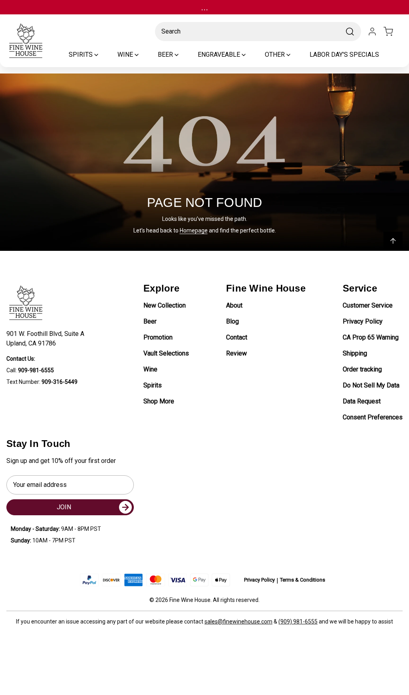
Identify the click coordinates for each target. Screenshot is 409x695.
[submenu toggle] (103, 55)
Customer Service (368, 305)
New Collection (164, 305)
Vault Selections (166, 353)
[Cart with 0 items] (393, 31)
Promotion (158, 337)
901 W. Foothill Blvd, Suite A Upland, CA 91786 (46, 338)
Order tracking (362, 369)
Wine (150, 369)
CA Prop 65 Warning (371, 337)
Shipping (355, 353)
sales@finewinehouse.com (238, 621)
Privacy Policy (363, 321)
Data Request (362, 401)
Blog (232, 321)
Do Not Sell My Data (371, 385)
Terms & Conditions (302, 580)
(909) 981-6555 (298, 621)
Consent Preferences (373, 417)
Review (236, 353)
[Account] (372, 31)
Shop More (158, 401)
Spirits (152, 385)
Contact (236, 337)
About (234, 305)
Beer (150, 321)
